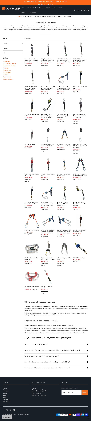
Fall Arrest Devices (9, 66)
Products (6, 390)
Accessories (7, 72)
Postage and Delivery (39, 390)
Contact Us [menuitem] (32, 12)
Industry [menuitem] (38, 8)
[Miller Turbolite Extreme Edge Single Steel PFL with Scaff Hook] (80, 134)
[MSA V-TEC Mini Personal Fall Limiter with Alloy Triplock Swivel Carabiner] (64, 49)
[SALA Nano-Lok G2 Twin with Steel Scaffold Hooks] (80, 164)
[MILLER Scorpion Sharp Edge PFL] (48, 276)
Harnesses (6, 61)
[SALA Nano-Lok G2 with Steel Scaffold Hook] (32, 192)
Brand (5, 393)
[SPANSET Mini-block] (80, 248)
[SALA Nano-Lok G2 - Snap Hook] (80, 77)
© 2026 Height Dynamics (10, 414)
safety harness (12, 29)
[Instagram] (7, 410)
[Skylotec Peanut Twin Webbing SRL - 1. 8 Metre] (48, 248)
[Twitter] (10, 410)
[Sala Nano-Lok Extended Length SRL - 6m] (80, 220)
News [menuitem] (60, 8)
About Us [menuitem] (23, 12)
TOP (88, 418)
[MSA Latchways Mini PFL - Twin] (64, 248)
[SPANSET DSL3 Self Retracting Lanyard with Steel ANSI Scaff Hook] (64, 77)
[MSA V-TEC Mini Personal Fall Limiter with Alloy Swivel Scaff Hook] (32, 77)
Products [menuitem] (29, 8)
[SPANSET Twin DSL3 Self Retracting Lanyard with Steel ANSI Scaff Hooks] (48, 220)
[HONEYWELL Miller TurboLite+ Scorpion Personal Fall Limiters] (48, 104)
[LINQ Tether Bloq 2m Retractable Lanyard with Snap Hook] (64, 104)
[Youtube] (14, 410)
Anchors (5, 68)
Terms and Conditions (39, 395)
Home (19, 16)
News (4, 397)
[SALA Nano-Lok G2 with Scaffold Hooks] (64, 164)
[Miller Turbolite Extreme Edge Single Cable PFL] (48, 134)
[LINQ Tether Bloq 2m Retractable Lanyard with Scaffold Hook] (80, 104)
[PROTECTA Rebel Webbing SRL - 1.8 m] (32, 164)
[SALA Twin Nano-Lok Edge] (32, 220)
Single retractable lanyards (32, 328)
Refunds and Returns (39, 392)
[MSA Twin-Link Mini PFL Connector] (32, 248)
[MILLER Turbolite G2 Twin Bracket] (32, 276)
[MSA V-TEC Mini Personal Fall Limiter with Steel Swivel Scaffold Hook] (80, 49)
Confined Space (8, 79)
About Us (6, 399)
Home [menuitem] (22, 8)
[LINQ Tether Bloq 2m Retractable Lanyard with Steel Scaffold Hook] (48, 49)
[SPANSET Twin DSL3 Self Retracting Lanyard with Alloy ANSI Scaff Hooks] (64, 220)
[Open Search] (75, 10)
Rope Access (7, 77)
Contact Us (6, 401)
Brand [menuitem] (47, 8)
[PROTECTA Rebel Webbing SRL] (48, 164)
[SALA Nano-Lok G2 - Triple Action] (32, 104)
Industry (5, 392)
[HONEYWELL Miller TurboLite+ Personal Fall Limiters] (80, 192)
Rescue (5, 74)
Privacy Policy (36, 393)
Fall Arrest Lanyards (9, 63)
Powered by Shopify (23, 414)
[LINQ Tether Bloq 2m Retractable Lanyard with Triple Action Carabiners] (32, 49)
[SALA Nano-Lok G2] (32, 134)
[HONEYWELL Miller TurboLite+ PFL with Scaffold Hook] (64, 192)
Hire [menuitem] (53, 8)
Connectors (7, 70)
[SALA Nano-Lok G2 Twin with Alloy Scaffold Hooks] (64, 134)
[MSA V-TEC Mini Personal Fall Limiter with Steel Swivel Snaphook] (48, 77)
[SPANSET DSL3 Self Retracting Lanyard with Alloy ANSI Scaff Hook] (48, 192)
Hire (4, 395)
